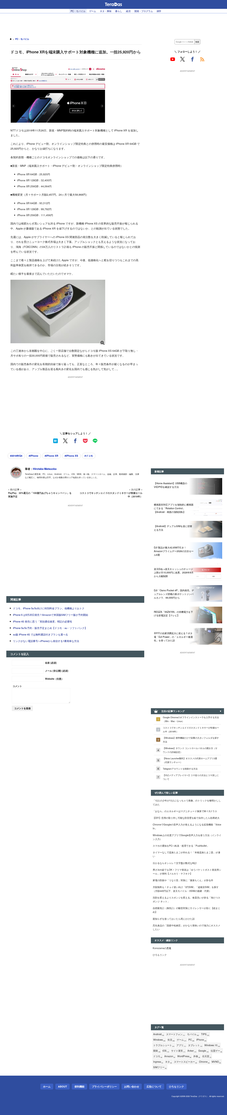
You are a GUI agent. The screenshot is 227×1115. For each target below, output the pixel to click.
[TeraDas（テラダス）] (113, 4)
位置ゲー (216, 1051)
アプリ (181, 1045)
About (62, 1086)
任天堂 (206, 1056)
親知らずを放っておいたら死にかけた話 (174, 918)
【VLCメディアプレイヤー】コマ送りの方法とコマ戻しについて (191, 777)
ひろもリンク (160, 954)
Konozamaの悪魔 (162, 948)
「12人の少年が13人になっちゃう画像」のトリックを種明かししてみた (187, 802)
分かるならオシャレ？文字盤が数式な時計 (175, 863)
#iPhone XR (51, 455)
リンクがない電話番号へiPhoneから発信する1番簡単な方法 (46, 641)
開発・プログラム (143, 11)
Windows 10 (212, 1045)
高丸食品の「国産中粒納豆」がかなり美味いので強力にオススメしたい (186, 927)
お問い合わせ (131, 1086)
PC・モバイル (78, 11)
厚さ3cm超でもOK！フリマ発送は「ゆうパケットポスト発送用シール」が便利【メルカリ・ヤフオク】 (187, 871)
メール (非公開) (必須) (56, 670)
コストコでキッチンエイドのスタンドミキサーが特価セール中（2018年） (191, 729)
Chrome (204, 1062)
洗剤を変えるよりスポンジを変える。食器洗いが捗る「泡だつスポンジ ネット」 (186, 899)
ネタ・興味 (105, 11)
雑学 (159, 11)
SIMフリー (160, 1067)
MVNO (216, 1062)
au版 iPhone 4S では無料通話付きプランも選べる (40, 634)
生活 (171, 1040)
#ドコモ (89, 455)
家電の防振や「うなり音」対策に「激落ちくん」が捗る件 (183, 880)
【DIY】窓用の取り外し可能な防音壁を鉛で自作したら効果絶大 (186, 817)
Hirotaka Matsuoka (45, 469)
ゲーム (92, 11)
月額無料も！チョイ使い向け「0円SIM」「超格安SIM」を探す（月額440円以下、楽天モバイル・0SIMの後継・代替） (186, 889)
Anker (191, 1051)
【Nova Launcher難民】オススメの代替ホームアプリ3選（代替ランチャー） (190, 760)
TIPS (205, 1034)
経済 (128, 11)
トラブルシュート (163, 1045)
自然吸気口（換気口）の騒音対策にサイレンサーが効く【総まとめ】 (186, 910)
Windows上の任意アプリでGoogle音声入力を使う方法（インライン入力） (187, 837)
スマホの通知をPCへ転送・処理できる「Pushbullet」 (181, 845)
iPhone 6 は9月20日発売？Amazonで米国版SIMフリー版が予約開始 (50, 614)
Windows (159, 1040)
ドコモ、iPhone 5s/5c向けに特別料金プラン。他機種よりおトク (48, 608)
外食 (196, 1056)
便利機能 (79, 1086)
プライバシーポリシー (104, 1086)
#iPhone (33, 455)
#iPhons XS (71, 455)
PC (191, 1040)
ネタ (168, 1062)
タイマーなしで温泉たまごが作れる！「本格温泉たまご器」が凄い (186, 854)
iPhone (201, 1040)
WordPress (184, 1056)
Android (158, 1034)
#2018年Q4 (16, 455)
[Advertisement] (113, 23)
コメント (17, 686)
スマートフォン (175, 1034)
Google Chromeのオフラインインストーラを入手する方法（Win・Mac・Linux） (191, 719)
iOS (166, 1051)
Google (203, 1051)
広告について (154, 1086)
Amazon (169, 1056)
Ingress (158, 1062)
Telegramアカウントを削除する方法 (180, 768)
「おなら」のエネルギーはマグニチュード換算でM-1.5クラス (185, 811)
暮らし (118, 11)
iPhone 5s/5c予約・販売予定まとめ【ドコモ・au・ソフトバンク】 (50, 628)
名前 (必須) (51, 662)
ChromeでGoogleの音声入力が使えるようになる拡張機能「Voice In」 (187, 826)
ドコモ (157, 1056)
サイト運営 (178, 1051)
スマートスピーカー (185, 1062)
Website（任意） (54, 678)
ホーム (47, 1086)
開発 (156, 1051)
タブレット (195, 1045)
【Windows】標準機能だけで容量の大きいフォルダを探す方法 (191, 739)
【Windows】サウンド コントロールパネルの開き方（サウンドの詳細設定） (190, 750)
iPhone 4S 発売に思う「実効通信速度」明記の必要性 (42, 621)
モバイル (193, 1034)
